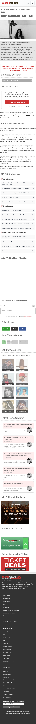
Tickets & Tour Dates (14, 15)
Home (3, 15)
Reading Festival (7, 646)
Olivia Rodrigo (7, 649)
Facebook (22, 329)
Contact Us (6, 677)
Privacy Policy (12, 588)
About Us (5, 671)
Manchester (26, 711)
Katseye (5, 635)
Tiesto (4, 616)
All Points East (7, 652)
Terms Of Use (21, 588)
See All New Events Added (10, 621)
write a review (28, 316)
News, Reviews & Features (10, 680)
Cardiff (22, 713)
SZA (31, 15)
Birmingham (9, 713)
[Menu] (32, 3)
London (19, 711)
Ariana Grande (7, 632)
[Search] (27, 3)
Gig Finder (6, 691)
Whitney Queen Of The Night (11, 610)
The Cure (5, 643)
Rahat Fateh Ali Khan (9, 613)
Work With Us (7, 674)
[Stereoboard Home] (9, 3)
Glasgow (16, 713)
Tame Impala (6, 601)
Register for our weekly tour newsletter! (13, 701)
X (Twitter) (14, 329)
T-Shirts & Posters (8, 694)
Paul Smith (6, 658)
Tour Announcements (9, 688)
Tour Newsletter (7, 697)
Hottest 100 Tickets (8, 661)
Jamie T (5, 604)
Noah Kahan (6, 598)
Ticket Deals (6, 686)
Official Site (5, 329)
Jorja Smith (6, 607)
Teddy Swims (6, 595)
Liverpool (27, 713)
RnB (24, 15)
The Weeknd (6, 637)
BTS (4, 640)
